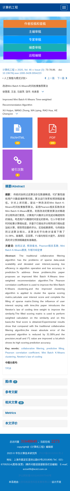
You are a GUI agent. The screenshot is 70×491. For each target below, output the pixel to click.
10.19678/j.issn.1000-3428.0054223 (22, 73)
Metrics (10, 413)
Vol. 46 (28, 69)
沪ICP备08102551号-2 (51, 453)
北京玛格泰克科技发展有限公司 (35, 482)
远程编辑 (35, 55)
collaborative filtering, (34, 348)
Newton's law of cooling (29, 356)
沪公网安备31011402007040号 (35, 475)
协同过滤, (21, 245)
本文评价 (11, 423)
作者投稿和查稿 (35, 23)
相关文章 (13, 402)
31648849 (29, 441)
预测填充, (33, 245)
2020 (20, 69)
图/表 (10, 381)
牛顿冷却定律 (35, 250)
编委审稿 (35, 47)
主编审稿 (35, 31)
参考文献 (11, 392)
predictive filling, (56, 348)
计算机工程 (10, 7)
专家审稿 (35, 39)
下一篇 (61, 78)
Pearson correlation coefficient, (23, 352)
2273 (55, 441)
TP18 (8, 368)
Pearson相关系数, (49, 245)
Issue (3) (39, 69)
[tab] (35, 186)
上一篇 (51, 78)
